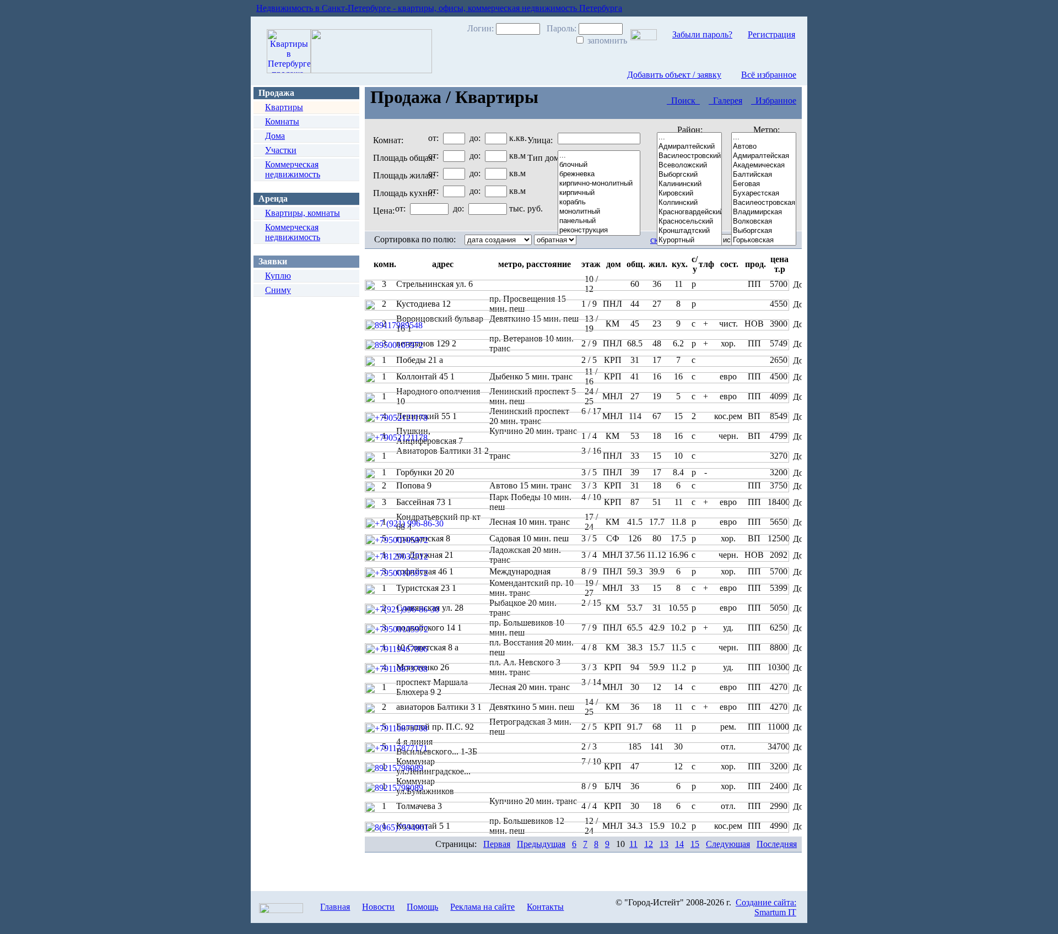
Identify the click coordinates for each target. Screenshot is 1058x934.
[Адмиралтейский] (689, 146)
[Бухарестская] (764, 193)
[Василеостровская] (764, 203)
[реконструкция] (599, 230)
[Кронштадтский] (689, 231)
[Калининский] (689, 184)
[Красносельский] (689, 221)
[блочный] (599, 165)
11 (633, 844)
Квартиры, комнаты (302, 213)
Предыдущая (541, 844)
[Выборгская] (764, 231)
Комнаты (282, 121)
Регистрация (771, 34)
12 (648, 844)
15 (694, 844)
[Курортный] (689, 240)
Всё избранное (768, 74)
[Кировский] (689, 193)
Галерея (725, 100)
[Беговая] (764, 184)
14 (679, 844)
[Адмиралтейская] (764, 156)
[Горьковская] (764, 240)
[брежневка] (599, 174)
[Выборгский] (689, 175)
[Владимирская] (764, 212)
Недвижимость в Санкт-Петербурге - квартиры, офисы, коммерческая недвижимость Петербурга (439, 8)
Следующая (728, 844)
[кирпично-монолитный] (599, 183)
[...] (689, 137)
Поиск (683, 100)
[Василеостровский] (689, 156)
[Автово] (764, 146)
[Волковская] (764, 221)
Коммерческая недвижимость (292, 169)
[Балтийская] (764, 175)
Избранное (773, 100)
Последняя (777, 844)
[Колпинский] (689, 203)
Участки (280, 150)
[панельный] (599, 221)
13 (664, 844)
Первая (496, 844)
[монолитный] (599, 211)
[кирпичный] (599, 193)
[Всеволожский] (689, 165)
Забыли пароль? (702, 34)
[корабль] (599, 202)
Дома (275, 135)
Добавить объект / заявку (674, 74)
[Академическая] (764, 165)
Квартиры (284, 107)
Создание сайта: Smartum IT (766, 907)
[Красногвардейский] (689, 212)
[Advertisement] (303, 446)
